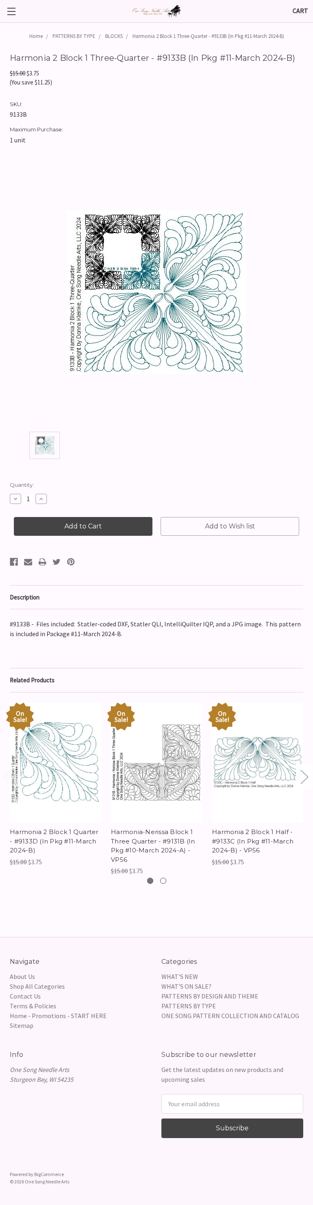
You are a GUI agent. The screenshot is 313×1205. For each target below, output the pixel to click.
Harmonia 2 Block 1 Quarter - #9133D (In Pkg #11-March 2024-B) (54, 841)
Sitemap (21, 1025)
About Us (22, 976)
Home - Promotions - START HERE (58, 1016)
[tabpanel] (55, 784)
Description (25, 597)
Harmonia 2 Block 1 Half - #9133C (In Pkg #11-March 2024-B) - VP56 (252, 841)
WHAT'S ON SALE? (186, 986)
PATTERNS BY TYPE (74, 36)
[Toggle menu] (11, 11)
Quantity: (22, 485)
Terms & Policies (33, 1006)
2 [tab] (163, 881)
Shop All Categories (37, 986)
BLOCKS (114, 36)
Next (304, 776)
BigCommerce (49, 1174)
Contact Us (25, 996)
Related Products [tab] (32, 680)
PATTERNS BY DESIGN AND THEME (209, 996)
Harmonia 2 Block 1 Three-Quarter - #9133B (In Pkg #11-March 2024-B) (208, 36)
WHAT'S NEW (179, 976)
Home (36, 36)
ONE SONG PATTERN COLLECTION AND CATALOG (230, 1016)
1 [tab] (150, 881)
